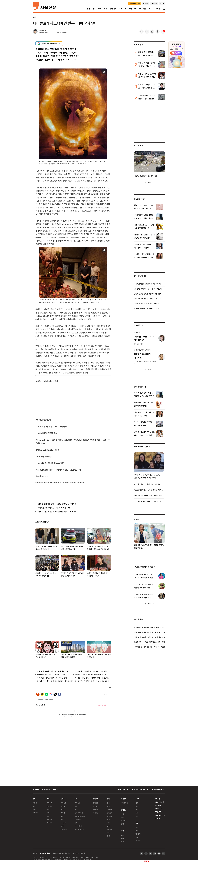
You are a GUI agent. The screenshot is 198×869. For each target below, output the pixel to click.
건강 (108, 826)
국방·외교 (35, 813)
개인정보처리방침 (45, 853)
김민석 (41, 30)
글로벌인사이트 (79, 829)
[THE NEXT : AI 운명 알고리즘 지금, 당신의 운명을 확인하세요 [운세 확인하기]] (176, 54)
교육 (48, 813)
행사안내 (36, 789)
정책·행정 (95, 803)
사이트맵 (157, 818)
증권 (62, 819)
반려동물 (109, 829)
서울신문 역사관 (159, 802)
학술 (108, 806)
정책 (62, 826)
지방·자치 (95, 806)
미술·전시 (109, 810)
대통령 (35, 803)
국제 (105, 8)
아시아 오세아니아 (80, 816)
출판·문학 (109, 813)
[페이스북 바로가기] (141, 853)
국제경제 (77, 803)
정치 (88, 8)
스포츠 (151, 8)
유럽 (76, 823)
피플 (145, 8)
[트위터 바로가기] (146, 853)
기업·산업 (63, 803)
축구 (137, 806)
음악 (108, 803)
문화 (120, 8)
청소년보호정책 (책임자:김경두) (61, 853)
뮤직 (137, 837)
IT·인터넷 (63, 823)
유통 (62, 816)
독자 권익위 (158, 805)
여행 (108, 823)
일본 (76, 810)
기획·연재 (128, 8)
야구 (137, 803)
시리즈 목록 (124, 803)
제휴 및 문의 (46, 789)
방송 (137, 827)
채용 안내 (56, 789)
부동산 (63, 806)
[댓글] (163, 32)
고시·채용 (95, 813)
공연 (108, 836)
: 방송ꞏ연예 (141, 446)
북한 (34, 810)
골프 (137, 810)
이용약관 (35, 853)
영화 (108, 833)
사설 (122, 814)
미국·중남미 (78, 819)
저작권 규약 (158, 812)
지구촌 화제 (78, 826)
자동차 (63, 813)
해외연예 (138, 834)
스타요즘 (138, 840)
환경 (48, 810)
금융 (62, 810)
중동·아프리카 (79, 813)
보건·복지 (49, 823)
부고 (122, 842)
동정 (122, 838)
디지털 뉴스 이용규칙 (79, 853)
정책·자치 (113, 8)
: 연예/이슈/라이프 (143, 567)
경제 (99, 8)
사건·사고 (49, 803)
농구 (137, 813)
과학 (48, 816)
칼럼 (122, 817)
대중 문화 (109, 816)
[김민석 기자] (35, 31)
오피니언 (137, 8)
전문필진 (123, 821)
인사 (122, 835)
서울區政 (95, 810)
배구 (137, 816)
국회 (34, 806)
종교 (108, 819)
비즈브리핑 (64, 829)
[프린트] (152, 32)
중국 (76, 806)
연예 (158, 8)
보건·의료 (49, 819)
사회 (94, 8)
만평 (122, 824)
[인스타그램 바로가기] (150, 853)
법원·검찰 (49, 806)
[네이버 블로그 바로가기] (163, 853)
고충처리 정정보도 (160, 815)
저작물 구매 (158, 809)
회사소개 (157, 799)
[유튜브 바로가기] (154, 853)
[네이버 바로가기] (159, 853)
